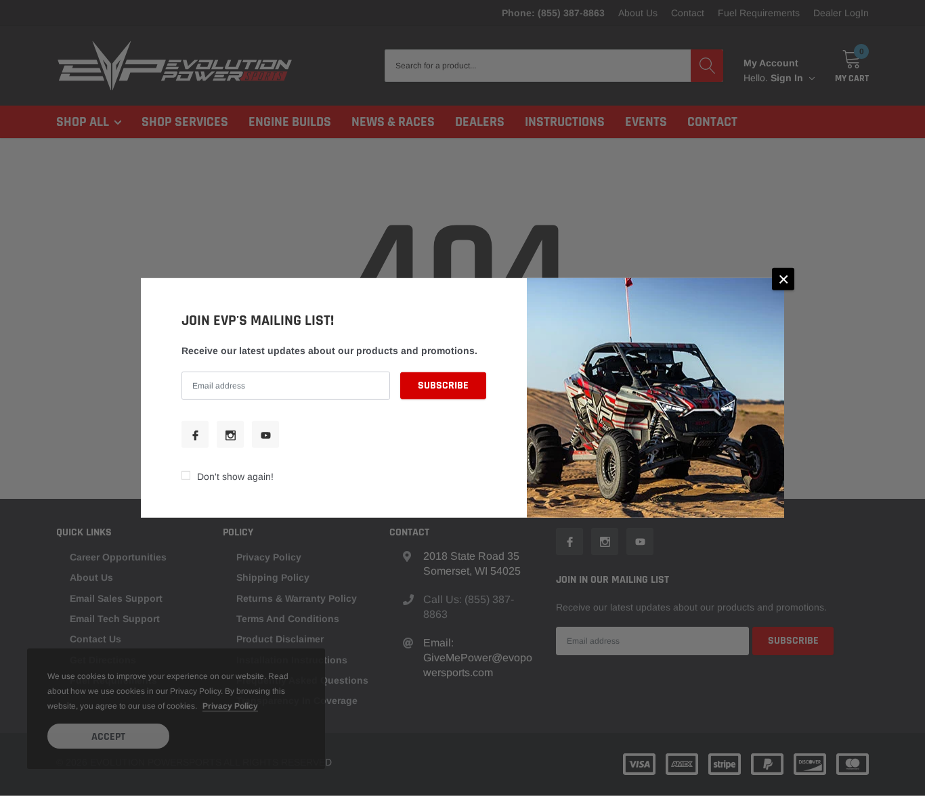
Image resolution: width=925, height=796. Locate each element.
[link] (195, 434)
